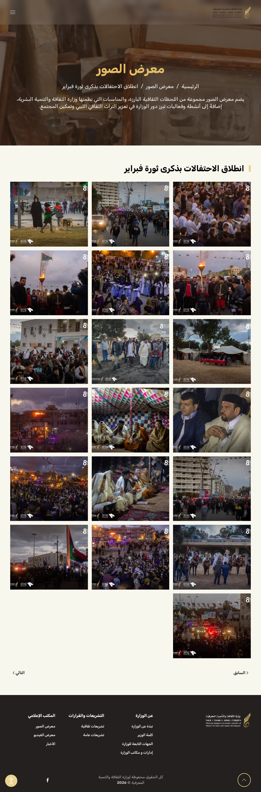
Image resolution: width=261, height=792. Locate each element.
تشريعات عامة (93, 735)
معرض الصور (45, 726)
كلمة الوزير (145, 735)
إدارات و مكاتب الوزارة (137, 752)
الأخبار (50, 744)
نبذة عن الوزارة (142, 726)
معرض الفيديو (44, 735)
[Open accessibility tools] (11, 781)
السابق (239, 672)
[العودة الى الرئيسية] (232, 12)
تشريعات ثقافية (92, 726)
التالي (20, 672)
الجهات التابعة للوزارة (137, 744)
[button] (12, 12)
